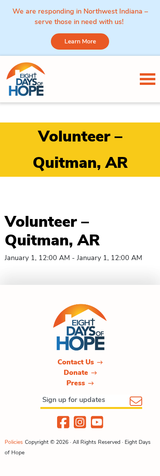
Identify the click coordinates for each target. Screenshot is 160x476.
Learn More (80, 41)
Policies (14, 442)
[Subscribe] (136, 402)
